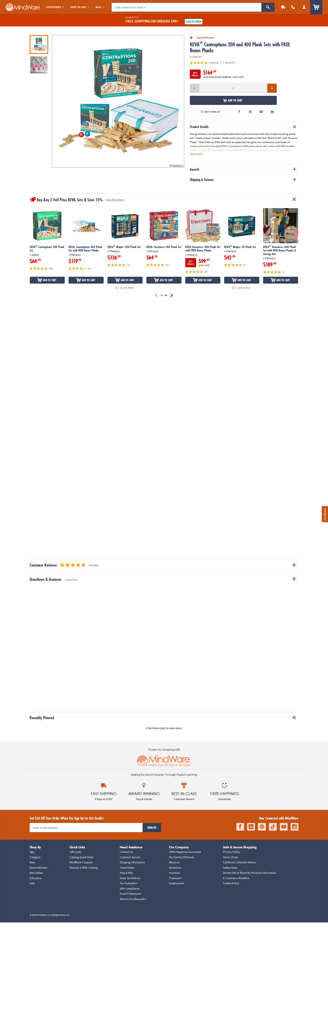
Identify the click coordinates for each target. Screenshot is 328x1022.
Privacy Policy (231, 852)
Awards (194, 169)
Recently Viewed (42, 717)
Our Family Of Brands (181, 857)
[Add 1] (272, 88)
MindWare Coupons (80, 862)
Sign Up (151, 827)
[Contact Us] (293, 7)
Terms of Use (230, 857)
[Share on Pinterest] (250, 112)
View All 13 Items (115, 199)
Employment (176, 883)
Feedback (325, 514)
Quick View (126, 287)
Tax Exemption (128, 883)
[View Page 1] (162, 295)
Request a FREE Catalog (83, 867)
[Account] (304, 7)
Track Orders (127, 867)
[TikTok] (273, 827)
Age (32, 852)
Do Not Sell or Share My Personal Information (249, 873)
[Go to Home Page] (191, 38)
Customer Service (130, 857)
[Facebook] (240, 827)
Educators (36, 878)
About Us (174, 862)
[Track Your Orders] (283, 7)
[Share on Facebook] (239, 112)
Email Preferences (130, 893)
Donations (175, 867)
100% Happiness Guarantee (185, 852)
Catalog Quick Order (81, 857)
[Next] (171, 295)
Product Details (199, 126)
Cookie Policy (231, 883)
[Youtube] (284, 827)
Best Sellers (36, 873)
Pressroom (175, 878)
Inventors (174, 873)
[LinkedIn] (251, 827)
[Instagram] (294, 827)
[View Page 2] (166, 295)
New (32, 862)
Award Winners (38, 867)
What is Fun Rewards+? (133, 899)
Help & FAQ (126, 873)
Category (35, 857)
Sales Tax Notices (130, 878)
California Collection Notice (239, 862)
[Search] (267, 7)
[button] (118, 101)
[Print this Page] (272, 112)
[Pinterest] (262, 827)
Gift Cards (75, 852)
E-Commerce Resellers (236, 878)
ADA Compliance (129, 888)
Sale (32, 883)
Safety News (230, 867)
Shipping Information (132, 862)
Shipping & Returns (202, 179)
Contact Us (126, 852)
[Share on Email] (261, 112)
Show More (196, 154)
